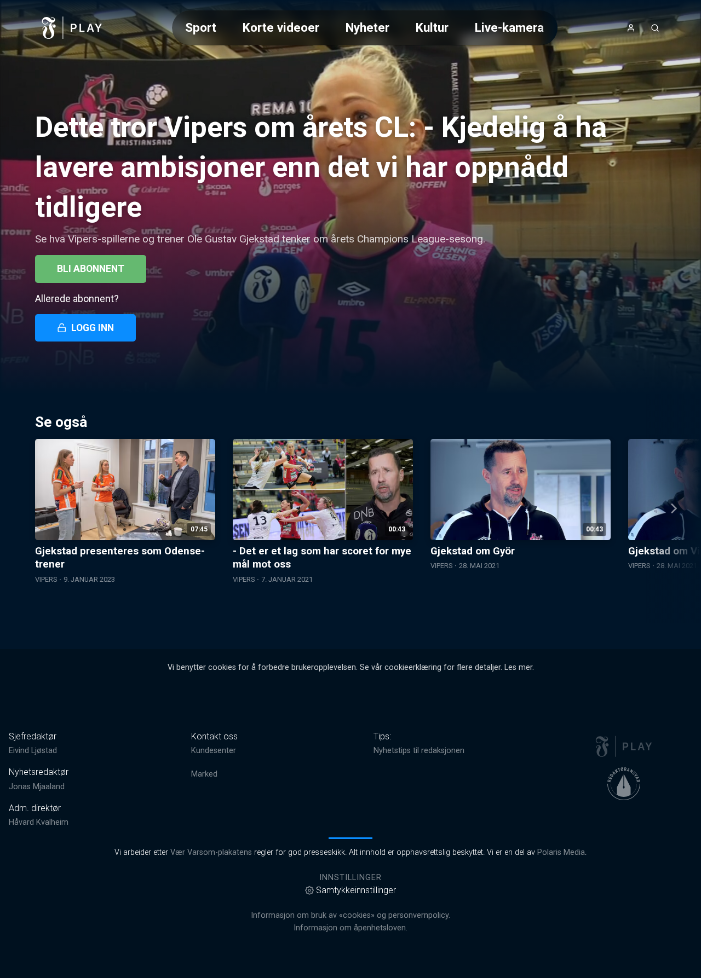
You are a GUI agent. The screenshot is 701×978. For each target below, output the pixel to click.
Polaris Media (561, 852)
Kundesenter (213, 750)
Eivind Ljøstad (33, 750)
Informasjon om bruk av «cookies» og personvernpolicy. (350, 915)
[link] (72, 27)
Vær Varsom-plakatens (211, 852)
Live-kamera (509, 27)
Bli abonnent (90, 268)
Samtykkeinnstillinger (356, 890)
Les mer (518, 667)
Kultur (432, 27)
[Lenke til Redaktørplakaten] (623, 783)
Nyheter (367, 27)
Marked (204, 774)
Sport (200, 27)
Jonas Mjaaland (37, 786)
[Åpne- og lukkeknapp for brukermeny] (631, 28)
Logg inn (92, 327)
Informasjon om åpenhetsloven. (350, 928)
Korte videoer (281, 27)
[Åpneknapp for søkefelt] (655, 28)
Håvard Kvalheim (38, 822)
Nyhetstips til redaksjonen (419, 750)
